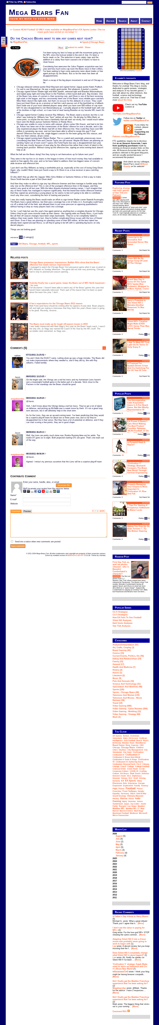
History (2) (117, 670)
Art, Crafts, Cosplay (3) (123, 647)
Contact (146, 21)
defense (145, 773)
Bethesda (117, 743)
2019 (115, 875)
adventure (117, 738)
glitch (132, 794)
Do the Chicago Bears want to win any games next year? (51, 38)
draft (136, 778)
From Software (130, 791)
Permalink (84, 249)
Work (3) (116, 717)
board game (119, 745)
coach (123, 766)
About (134, 21)
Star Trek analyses (121, 626)
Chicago (33, 244)
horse (131, 798)
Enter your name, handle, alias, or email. (41, 482)
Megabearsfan (119, 988)
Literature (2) (119, 675)
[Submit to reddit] (74, 47)
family (137, 786)
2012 (115, 895)
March (119, 850)
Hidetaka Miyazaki (135, 796)
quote (102, 511)
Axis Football (129, 740)
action (126, 736)
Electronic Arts (120, 783)
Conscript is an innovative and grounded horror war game (137, 241)
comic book (132, 769)
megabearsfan (17, 399)
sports (55, 244)
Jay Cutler (134, 804)
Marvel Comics (126, 811)
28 (123, 455)
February (120, 853)
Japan (126, 804)
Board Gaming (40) (122, 650)
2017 (115, 881)
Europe (141, 783)
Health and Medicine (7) (124, 667)
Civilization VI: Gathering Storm (129, 762)
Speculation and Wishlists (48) (127, 687)
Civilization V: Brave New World (126, 757)
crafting (143, 771)
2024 (115, 861)
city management (135, 750)
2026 (120, 844)
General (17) (118, 664)
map (142, 808)
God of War (141, 794)
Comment (16, 511)
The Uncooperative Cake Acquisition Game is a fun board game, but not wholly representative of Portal (138, 406)
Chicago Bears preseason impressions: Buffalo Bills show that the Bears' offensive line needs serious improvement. (64, 263)
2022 (115, 867)
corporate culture (121, 771)
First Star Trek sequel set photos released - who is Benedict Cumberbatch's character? (121, 568)
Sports (85, 42)
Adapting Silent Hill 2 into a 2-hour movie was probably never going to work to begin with (130, 941)
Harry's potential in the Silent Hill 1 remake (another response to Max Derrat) (136, 305)
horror (123, 798)
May (118, 844)
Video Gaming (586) (122, 706)
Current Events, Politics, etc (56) (128, 656)
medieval (134, 813)
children (139, 747)
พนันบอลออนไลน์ (120, 971)
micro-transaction (121, 815)
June (118, 841)
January (119, 855)
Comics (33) (118, 653)
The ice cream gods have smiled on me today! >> (71, 30)
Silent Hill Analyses (122, 620)
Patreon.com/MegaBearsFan (126, 136)
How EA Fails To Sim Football (127, 617)
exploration (128, 786)
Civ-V (138, 764)
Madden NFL (119, 808)
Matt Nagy (138, 811)
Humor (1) (117, 673)
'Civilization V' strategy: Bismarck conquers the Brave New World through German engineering (137, 468)
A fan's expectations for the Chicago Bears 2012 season (55, 303)
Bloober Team (128, 743)
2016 (115, 883)
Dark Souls (135, 773)
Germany (125, 794)
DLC (130, 778)
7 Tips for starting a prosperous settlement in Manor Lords (138, 507)
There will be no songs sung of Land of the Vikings (137, 260)
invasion (132, 801)
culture (116, 773)
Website (14, 503)
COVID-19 (134, 771)
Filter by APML (16, 2)
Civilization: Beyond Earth (124, 764)
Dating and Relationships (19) (127, 659)
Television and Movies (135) (126, 695)
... (142, 215)
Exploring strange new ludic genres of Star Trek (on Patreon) (121, 191)
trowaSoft (138, 70)
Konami (122, 806)
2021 (115, 869)
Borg (128, 745)
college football (142, 766)
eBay (139, 781)
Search (122, 21)
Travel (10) (117, 703)
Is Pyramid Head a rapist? (136, 443)
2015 (115, 886)
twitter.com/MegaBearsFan (136, 120)
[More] (141, 923)
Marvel (116, 811)
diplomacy (137, 776)
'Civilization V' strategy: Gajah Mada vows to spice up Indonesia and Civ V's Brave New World (130, 966)
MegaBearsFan (20, 42)
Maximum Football (121, 813)
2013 (115, 892)
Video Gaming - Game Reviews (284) (130, 708)
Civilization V (132, 754)
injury (124, 801)
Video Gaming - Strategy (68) (126, 714)
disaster (116, 778)
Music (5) (117, 678)
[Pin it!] (61, 48)
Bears (146, 740)
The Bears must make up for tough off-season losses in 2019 (58, 324)
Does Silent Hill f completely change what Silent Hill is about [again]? (130, 954)
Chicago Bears (97, 42)
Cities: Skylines (119, 750)
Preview (27, 511)
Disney (124, 778)
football (41, 244)
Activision (134, 736)
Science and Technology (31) (127, 684)
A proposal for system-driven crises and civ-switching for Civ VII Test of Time (138, 367)
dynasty (116, 781)
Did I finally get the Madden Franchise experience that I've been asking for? (131, 982)
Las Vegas (132, 806)
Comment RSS (120, 1011)
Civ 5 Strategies (120, 615)
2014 (115, 889)
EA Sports (130, 780)
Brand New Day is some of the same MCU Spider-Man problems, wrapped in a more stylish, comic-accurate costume (138, 284)
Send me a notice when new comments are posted (37, 541)
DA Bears (23, 244)
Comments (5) (97, 249)
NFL (49, 244)
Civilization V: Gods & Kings (125, 759)
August (119, 836)
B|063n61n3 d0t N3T (75, 555)
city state (127, 752)
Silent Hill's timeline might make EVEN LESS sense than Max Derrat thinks (138, 325)
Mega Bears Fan (39, 12)
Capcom (135, 745)
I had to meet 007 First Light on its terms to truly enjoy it (138, 344)
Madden (141, 806)
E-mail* (13, 499)
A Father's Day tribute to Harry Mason (130, 916)
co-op (142, 769)
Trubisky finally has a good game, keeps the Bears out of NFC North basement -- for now (67, 284)
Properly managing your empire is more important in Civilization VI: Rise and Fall (137, 489)
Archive (110, 21)
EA (122, 781)
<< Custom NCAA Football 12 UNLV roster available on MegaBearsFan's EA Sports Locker (53, 29)
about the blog (125, 100)
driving (142, 778)
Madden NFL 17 (132, 808)
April (118, 847)
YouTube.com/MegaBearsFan (127, 114)
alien (125, 738)
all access (133, 738)
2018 (115, 878)
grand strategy (119, 796)
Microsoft (143, 813)
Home (99, 21)
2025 (115, 858)
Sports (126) (118, 689)
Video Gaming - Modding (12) (127, 711)
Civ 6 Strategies (120, 612)
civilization (138, 752)
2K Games (117, 736)
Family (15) (118, 661)
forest (140, 789)
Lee (114, 946)
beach (139, 740)
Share (87, 47)
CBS (142, 745)
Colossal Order (119, 769)
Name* (13, 495)
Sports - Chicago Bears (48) (126, 692)
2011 (115, 897)
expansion (117, 786)
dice (129, 776)
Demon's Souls (119, 776)
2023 (115, 864)
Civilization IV (118, 755)
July (118, 839)
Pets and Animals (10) (123, 681)
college (130, 766)
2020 (115, 872)
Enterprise (132, 783)
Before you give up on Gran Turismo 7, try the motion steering (138, 528)
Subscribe (31, 2)
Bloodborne (141, 743)
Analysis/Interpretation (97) (125, 645)
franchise (117, 791)
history (116, 798)
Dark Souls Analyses (122, 623)
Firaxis (121, 789)
